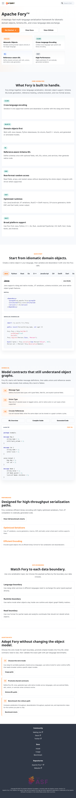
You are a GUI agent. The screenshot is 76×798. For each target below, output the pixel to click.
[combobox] (67, 3)
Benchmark (38, 755)
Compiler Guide (38, 420)
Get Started (9, 30)
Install (38, 749)
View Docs (29, 30)
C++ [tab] (35, 274)
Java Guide (67, 281)
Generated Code (62, 420)
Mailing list (37, 732)
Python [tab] (14, 274)
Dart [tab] (67, 274)
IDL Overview (13, 420)
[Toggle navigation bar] (3, 3)
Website (37, 768)
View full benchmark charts (14, 519)
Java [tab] (6, 274)
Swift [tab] (60, 274)
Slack (37, 735)
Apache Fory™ (37, 765)
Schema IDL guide (11, 692)
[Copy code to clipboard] (69, 296)
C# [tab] (53, 274)
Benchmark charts (11, 712)
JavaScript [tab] (44, 274)
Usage (38, 752)
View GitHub (48, 30)
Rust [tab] (22, 274)
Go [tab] (29, 274)
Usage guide (9, 672)
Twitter (37, 739)
